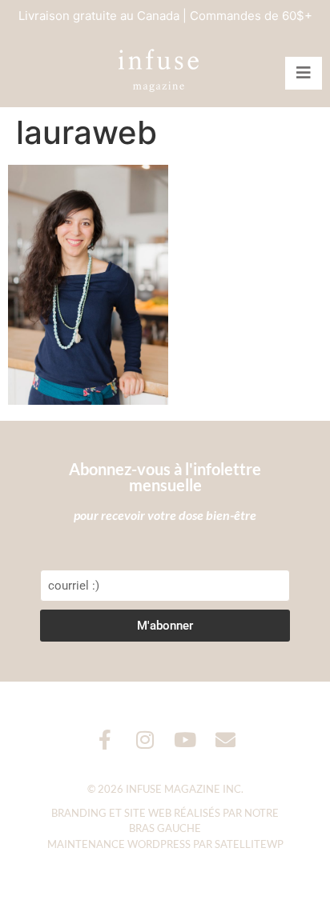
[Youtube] (185, 740)
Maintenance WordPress (119, 844)
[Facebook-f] (105, 740)
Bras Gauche (165, 828)
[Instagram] (145, 740)
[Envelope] (225, 740)
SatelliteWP (249, 844)
